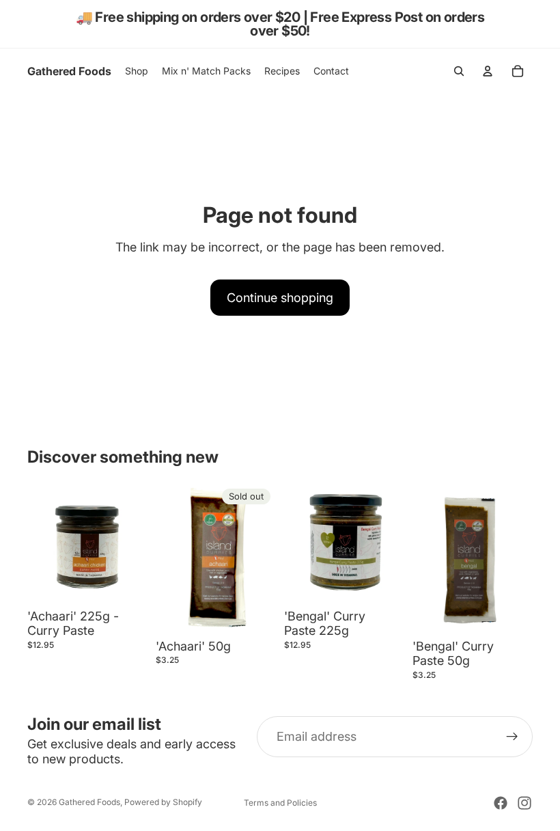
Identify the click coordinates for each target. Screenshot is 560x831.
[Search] (459, 71)
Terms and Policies (280, 803)
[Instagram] (524, 803)
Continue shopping (280, 297)
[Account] (488, 71)
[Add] (126, 582)
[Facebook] (500, 803)
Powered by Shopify (163, 802)
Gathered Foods (89, 802)
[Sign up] (512, 736)
